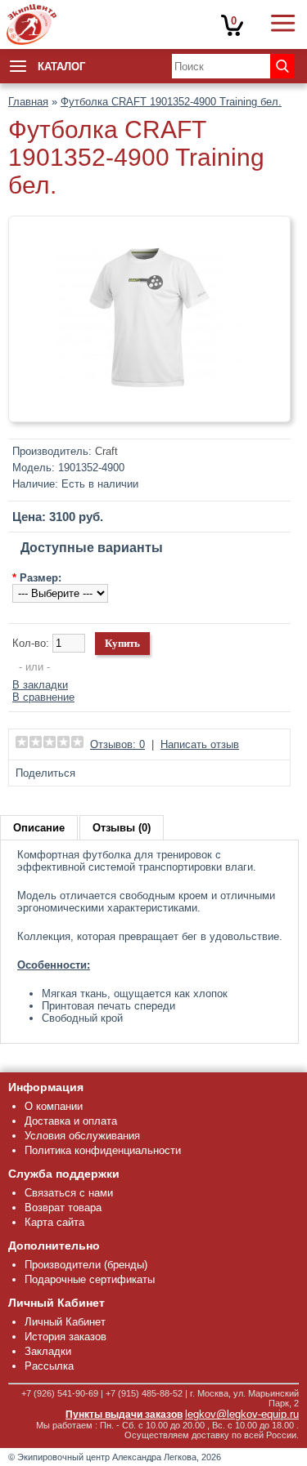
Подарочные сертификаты (90, 1279)
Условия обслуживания (82, 1136)
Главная (28, 102)
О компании (54, 1106)
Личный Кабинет (65, 1322)
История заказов (65, 1336)
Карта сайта (54, 1222)
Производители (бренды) (86, 1265)
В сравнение (43, 697)
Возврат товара (63, 1207)
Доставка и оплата (71, 1121)
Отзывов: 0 (117, 744)
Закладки (48, 1351)
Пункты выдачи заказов (124, 1414)
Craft (106, 451)
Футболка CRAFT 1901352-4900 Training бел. (171, 102)
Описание (39, 828)
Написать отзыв (199, 744)
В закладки (40, 685)
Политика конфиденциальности (103, 1150)
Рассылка (49, 1366)
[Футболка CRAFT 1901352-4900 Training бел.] (149, 407)
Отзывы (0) (122, 828)
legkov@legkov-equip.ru (242, 1414)
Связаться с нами (69, 1193)
